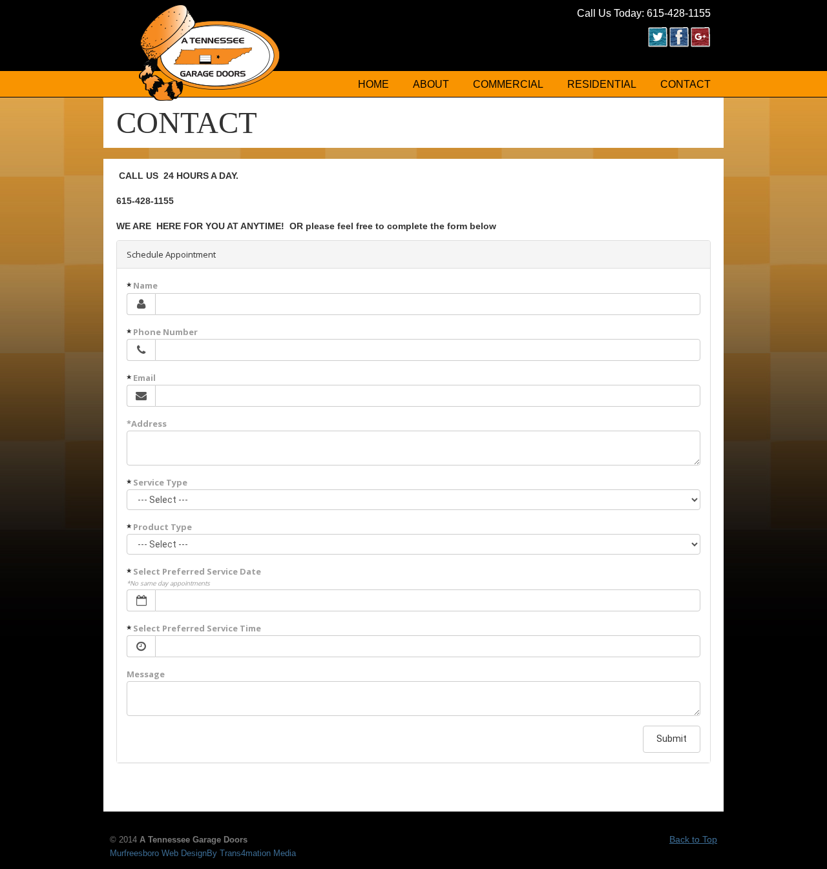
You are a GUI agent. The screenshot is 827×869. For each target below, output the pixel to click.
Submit (671, 738)
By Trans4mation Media (251, 853)
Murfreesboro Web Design (158, 853)
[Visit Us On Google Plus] (700, 44)
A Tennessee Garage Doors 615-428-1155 (210, 52)
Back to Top (693, 839)
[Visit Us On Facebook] (678, 44)
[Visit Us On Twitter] (657, 44)
